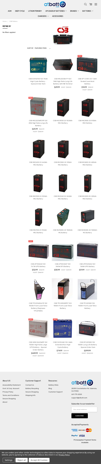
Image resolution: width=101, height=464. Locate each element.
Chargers (42, 16)
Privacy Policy (8, 392)
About (5, 402)
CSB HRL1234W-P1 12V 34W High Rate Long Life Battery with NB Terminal (62, 81)
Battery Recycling (32, 388)
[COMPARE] (45, 58)
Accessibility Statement (12, 385)
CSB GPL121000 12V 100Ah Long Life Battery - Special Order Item (87, 344)
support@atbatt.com (79, 398)
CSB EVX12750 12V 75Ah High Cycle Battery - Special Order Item (38, 81)
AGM (9, 11)
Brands (73, 11)
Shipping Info (30, 395)
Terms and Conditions (11, 395)
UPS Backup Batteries (55, 11)
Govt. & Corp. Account (11, 388)
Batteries (87, 11)
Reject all (21, 460)
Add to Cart (63, 71)
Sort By (30, 48)
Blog (50, 388)
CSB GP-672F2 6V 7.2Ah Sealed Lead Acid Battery (87, 81)
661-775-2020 (76, 394)
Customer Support (56, 392)
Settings (8, 460)
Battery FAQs (53, 385)
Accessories (57, 16)
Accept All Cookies (39, 460)
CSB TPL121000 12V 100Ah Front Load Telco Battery (87, 305)
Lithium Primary (35, 11)
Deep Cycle (20, 11)
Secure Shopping (9, 399)
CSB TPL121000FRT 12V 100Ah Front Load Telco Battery (63, 305)
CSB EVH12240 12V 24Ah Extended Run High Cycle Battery (62, 344)
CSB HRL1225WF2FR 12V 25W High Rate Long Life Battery (38, 123)
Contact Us (29, 385)
